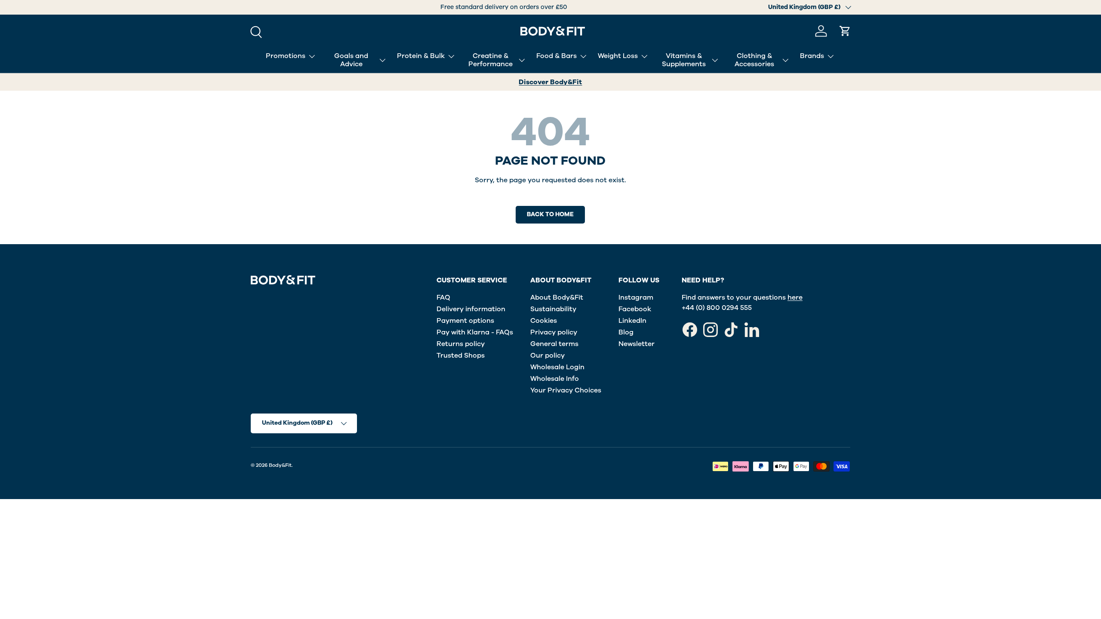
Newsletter (636, 344)
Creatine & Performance (490, 60)
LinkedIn (632, 320)
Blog (626, 332)
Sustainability (553, 309)
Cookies (543, 320)
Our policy (547, 355)
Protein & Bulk (421, 56)
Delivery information (471, 309)
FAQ (443, 297)
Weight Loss (618, 56)
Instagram (635, 297)
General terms (554, 344)
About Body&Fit (556, 297)
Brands (812, 56)
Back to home (550, 214)
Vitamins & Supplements (684, 60)
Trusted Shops (461, 355)
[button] (845, 30)
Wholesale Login (557, 367)
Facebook (634, 309)
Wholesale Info (554, 378)
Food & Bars (556, 56)
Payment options (465, 320)
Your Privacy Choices (565, 390)
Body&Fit (280, 465)
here (795, 297)
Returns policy (461, 344)
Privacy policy (553, 332)
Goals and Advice (351, 60)
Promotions (285, 56)
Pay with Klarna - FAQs (475, 332)
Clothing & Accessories (754, 60)
